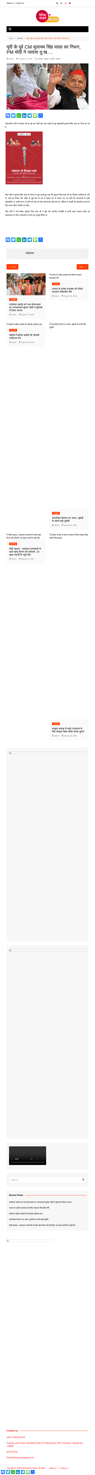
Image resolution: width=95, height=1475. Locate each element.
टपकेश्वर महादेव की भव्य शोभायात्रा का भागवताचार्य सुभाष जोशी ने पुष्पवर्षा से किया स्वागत (25, 307)
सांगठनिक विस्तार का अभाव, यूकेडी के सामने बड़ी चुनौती (28, 1219)
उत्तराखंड (40, 59)
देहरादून (46, 59)
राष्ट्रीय (58, 59)
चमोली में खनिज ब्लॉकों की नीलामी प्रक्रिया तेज (26, 1214)
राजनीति (52, 59)
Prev (14, 267)
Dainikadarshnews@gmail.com (20, 1458)
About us (10, 3)
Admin (11, 59)
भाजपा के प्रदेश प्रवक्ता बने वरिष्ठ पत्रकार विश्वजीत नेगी (29, 1208)
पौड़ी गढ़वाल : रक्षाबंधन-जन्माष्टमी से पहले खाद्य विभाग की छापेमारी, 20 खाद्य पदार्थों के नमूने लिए (25, 551)
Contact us (19, 3)
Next (81, 267)
